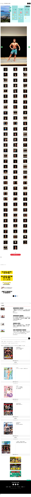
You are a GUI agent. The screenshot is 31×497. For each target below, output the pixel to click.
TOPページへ (15, 254)
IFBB (2, 341)
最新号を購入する (15, 360)
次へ (29, 48)
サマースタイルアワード (10, 341)
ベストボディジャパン (17, 341)
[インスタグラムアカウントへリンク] (15, 484)
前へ (2, 48)
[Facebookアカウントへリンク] (17, 484)
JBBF (5, 341)
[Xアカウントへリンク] (13, 484)
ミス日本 (9, 343)
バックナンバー (15, 363)
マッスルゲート (23, 341)
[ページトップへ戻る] (29, 480)
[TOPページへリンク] (5, 3)
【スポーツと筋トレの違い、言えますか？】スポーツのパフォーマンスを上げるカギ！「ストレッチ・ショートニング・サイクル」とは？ (21, 332)
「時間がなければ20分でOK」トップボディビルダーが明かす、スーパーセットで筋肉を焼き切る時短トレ (21, 310)
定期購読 (15, 362)
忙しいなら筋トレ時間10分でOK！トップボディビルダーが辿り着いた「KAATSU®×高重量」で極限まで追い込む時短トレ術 (21, 318)
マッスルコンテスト (4, 343)
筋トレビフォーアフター (15, 343)
